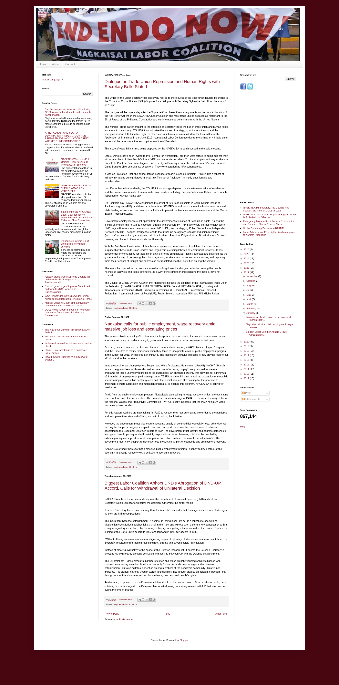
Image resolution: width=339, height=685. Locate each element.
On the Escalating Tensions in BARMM (263, 228)
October (250, 281)
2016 (247, 360)
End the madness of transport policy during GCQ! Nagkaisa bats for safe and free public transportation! (68, 112)
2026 (247, 249)
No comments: (126, 303)
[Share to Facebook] (150, 303)
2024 (247, 258)
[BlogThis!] (143, 303)
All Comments (252, 399)
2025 (247, 254)
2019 (247, 346)
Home (42, 64)
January (251, 313)
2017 (247, 355)
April (249, 299)
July (248, 290)
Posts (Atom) (126, 619)
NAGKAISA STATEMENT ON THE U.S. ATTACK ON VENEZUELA (76, 188)
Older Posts (221, 613)
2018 (247, 351)
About (55, 64)
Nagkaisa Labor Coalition (125, 308)
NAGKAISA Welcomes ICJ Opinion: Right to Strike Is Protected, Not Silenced (75, 162)
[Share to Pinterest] (154, 303)
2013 (247, 374)
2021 (247, 272)
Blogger (184, 640)
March (250, 303)
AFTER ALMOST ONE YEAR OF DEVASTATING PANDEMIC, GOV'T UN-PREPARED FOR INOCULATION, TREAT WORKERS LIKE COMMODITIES (66, 137)
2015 (247, 364)
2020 (247, 341)
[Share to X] (147, 303)
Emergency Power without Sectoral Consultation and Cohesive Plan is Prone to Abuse (268, 223)
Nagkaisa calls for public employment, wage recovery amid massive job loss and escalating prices (160, 327)
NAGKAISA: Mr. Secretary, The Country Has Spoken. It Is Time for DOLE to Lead (266, 209)
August (250, 285)
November (252, 276)
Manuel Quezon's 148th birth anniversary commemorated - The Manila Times (67, 304)
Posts (248, 393)
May (249, 294)
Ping (242, 426)
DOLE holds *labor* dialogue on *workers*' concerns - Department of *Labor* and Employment (68, 312)
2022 (247, 267)
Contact (70, 64)
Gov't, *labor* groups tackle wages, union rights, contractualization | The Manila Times (68, 297)
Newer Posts (112, 613)
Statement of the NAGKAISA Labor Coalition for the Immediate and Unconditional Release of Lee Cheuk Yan (76, 216)
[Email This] (139, 303)
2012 (247, 378)
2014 (247, 369)
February (251, 308)
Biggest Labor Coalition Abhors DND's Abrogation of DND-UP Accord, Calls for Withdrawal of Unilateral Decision (163, 486)
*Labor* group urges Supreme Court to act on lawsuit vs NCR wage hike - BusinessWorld (67, 279)
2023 (247, 263)
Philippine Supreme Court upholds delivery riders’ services (75, 244)
